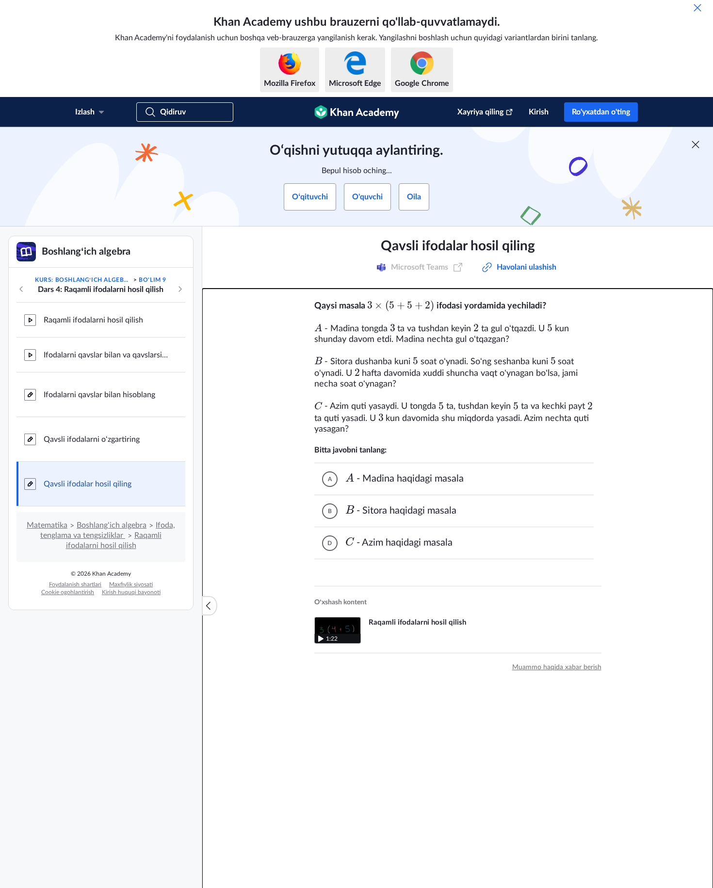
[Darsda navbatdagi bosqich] (180, 289)
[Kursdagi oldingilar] (21, 289)
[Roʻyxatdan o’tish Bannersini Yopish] (695, 144)
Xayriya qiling (480, 112)
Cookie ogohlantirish (67, 592)
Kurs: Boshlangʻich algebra (83, 280)
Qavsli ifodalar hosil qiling (87, 484)
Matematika (47, 525)
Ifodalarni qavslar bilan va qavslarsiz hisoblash (107, 355)
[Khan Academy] (356, 112)
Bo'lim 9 (152, 280)
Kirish (539, 112)
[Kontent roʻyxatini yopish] (209, 605)
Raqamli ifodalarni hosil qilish (93, 320)
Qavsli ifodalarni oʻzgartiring (92, 439)
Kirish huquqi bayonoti (131, 592)
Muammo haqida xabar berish (556, 667)
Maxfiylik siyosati (131, 584)
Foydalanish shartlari (75, 584)
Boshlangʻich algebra (111, 525)
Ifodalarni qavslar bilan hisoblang (99, 395)
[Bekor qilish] (697, 8)
